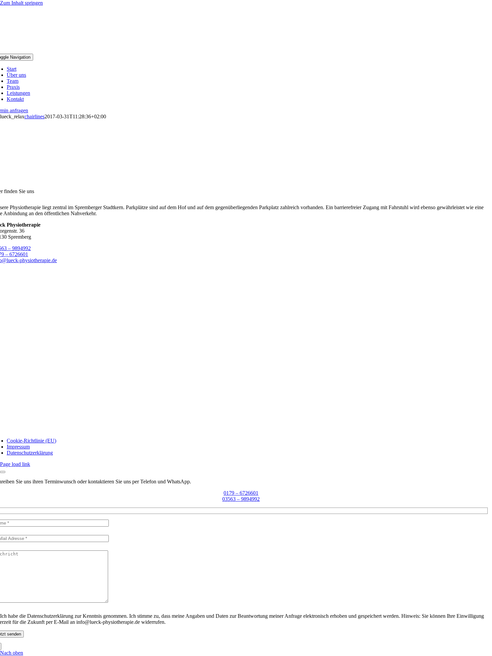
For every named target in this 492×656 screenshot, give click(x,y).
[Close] (2, 472)
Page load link (15, 464)
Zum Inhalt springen (21, 3)
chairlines (34, 116)
